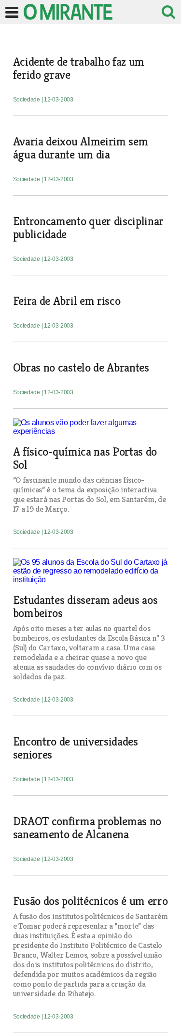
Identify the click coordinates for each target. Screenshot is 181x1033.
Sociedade (27, 99)
